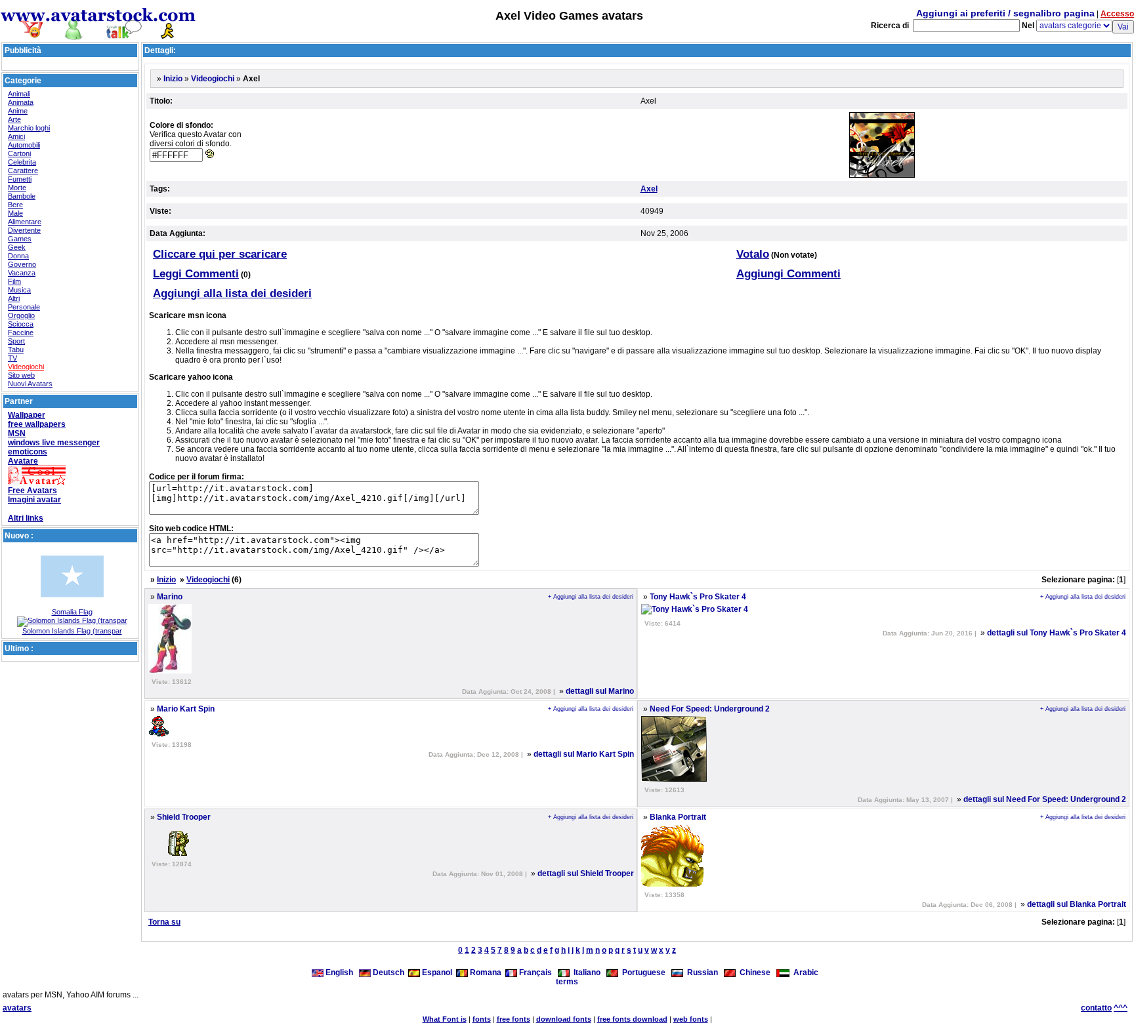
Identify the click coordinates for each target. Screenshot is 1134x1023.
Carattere (23, 170)
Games (20, 239)
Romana (484, 972)
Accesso (1117, 13)
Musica (19, 290)
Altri (14, 298)
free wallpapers (37, 424)
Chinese (753, 972)
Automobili (24, 145)
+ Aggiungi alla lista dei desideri (590, 596)
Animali (19, 94)
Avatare (23, 461)
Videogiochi (26, 367)
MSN (17, 433)
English (339, 972)
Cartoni (19, 153)
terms (567, 981)
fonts (481, 1019)
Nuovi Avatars (30, 384)
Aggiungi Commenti (788, 274)
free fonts (513, 1019)
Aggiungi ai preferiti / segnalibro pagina (1005, 13)
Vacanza (21, 273)
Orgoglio (21, 315)
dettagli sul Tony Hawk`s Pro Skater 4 (1056, 633)
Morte (17, 187)
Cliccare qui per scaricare (220, 254)
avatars (17, 1008)
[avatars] (98, 34)
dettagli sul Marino (600, 691)
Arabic (803, 972)
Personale (24, 307)
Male (15, 213)
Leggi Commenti (196, 274)
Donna (18, 256)
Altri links (25, 518)
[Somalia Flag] (72, 605)
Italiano (585, 972)
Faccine (20, 332)
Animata (20, 102)
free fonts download (632, 1019)
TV (12, 358)
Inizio (172, 79)
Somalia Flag (72, 612)
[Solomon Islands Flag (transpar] (72, 620)
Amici (16, 136)
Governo (22, 264)
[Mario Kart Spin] (158, 734)
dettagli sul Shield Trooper (585, 873)
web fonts (690, 1019)
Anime (18, 111)
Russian (700, 972)
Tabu (16, 349)
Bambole (21, 196)
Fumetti (20, 179)
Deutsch (387, 972)
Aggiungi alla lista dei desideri (232, 293)
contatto (1096, 1008)
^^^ (1120, 1008)
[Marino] (170, 671)
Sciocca (20, 324)
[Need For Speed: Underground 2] (674, 779)
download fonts (563, 1019)
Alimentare (24, 222)
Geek (17, 247)
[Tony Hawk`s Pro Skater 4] (694, 609)
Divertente (24, 230)
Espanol (436, 972)
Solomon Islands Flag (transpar (72, 631)
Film (14, 281)
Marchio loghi (29, 128)
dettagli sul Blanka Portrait (1076, 904)
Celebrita (22, 162)
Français (534, 972)
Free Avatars (32, 490)
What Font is (445, 1019)
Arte (14, 119)
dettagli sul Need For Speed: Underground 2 (1044, 799)
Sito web (21, 375)
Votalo (752, 254)
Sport (16, 341)
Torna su (164, 922)
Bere (15, 205)
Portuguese (641, 972)
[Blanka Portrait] (672, 884)
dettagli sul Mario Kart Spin (584, 754)
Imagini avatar (34, 499)
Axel (649, 188)
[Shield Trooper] (168, 853)
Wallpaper (26, 415)
